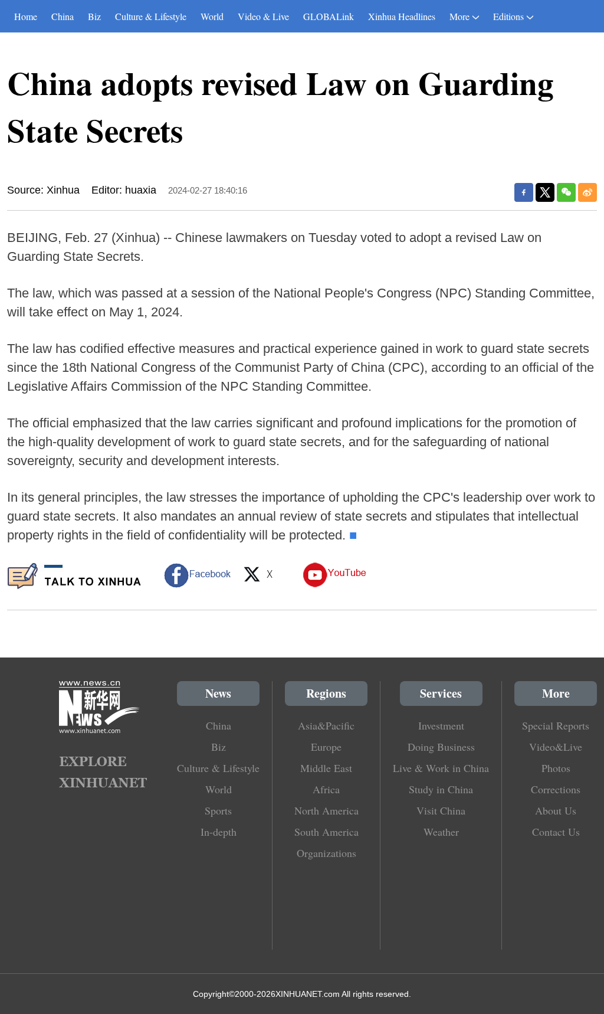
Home (25, 16)
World (212, 16)
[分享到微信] (566, 192)
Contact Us (556, 832)
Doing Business (441, 747)
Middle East (326, 768)
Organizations (326, 853)
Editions (508, 16)
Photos (555, 768)
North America (326, 810)
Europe (326, 747)
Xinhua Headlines (401, 16)
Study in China (441, 789)
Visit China (440, 810)
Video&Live (555, 747)
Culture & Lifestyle (150, 16)
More (459, 16)
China (62, 16)
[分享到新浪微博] (587, 192)
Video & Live (263, 16)
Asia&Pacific (326, 725)
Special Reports (555, 725)
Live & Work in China (441, 768)
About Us (555, 810)
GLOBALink (328, 16)
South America (326, 832)
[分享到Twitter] (545, 192)
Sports (218, 810)
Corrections (555, 789)
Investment (441, 725)
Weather (441, 832)
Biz (94, 16)
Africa (326, 789)
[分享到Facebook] (523, 192)
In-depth (219, 832)
